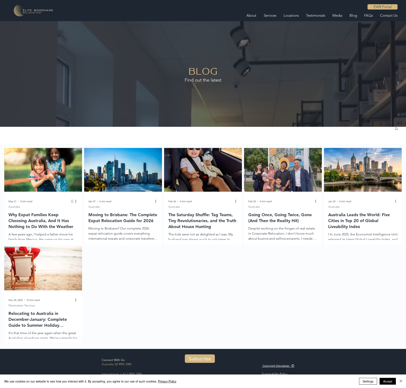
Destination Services (21, 305)
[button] (396, 129)
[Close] (400, 381)
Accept (387, 381)
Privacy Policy (167, 381)
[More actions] (77, 201)
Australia (14, 207)
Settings (368, 381)
